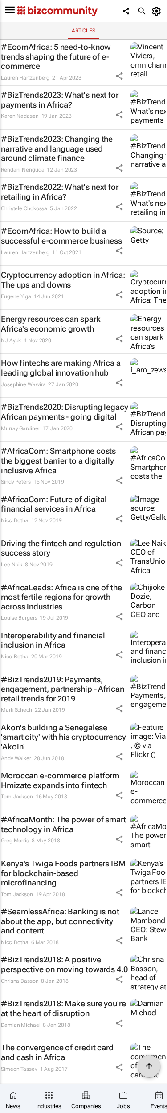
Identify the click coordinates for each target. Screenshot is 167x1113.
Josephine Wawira (23, 384)
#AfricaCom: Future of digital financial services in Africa (54, 504)
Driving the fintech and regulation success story (61, 548)
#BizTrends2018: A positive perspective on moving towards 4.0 (64, 964)
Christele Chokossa (24, 208)
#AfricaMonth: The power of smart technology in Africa (63, 824)
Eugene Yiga (16, 296)
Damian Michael (21, 1025)
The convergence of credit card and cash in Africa (57, 1052)
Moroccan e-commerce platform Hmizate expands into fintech (60, 780)
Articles (83, 31)
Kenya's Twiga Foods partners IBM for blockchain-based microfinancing (63, 873)
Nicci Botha (15, 520)
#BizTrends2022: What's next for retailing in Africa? (59, 191)
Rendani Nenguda (23, 170)
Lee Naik (11, 564)
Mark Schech (16, 710)
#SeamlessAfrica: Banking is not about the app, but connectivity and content (60, 921)
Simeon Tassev (19, 1069)
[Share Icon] (119, 76)
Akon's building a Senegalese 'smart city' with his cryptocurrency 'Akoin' (63, 737)
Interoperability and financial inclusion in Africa (53, 640)
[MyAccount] (158, 11)
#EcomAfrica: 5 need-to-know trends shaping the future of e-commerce (55, 56)
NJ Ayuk (11, 340)
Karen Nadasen (20, 116)
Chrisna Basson (20, 981)
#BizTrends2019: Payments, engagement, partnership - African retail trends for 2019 (62, 689)
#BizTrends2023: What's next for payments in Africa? (59, 99)
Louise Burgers (19, 618)
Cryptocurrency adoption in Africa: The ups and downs (63, 279)
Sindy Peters (16, 482)
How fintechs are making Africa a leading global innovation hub (61, 367)
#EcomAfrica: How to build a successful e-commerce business (61, 235)
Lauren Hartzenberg (25, 78)
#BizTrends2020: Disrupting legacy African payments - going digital (64, 411)
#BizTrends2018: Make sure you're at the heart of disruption (63, 1008)
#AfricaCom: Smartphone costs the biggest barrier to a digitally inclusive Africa (58, 460)
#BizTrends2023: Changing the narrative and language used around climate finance (57, 148)
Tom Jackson (17, 796)
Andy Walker (16, 758)
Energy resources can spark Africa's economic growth (50, 323)
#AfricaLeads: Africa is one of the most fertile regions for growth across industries (61, 597)
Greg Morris (15, 840)
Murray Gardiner (20, 428)
